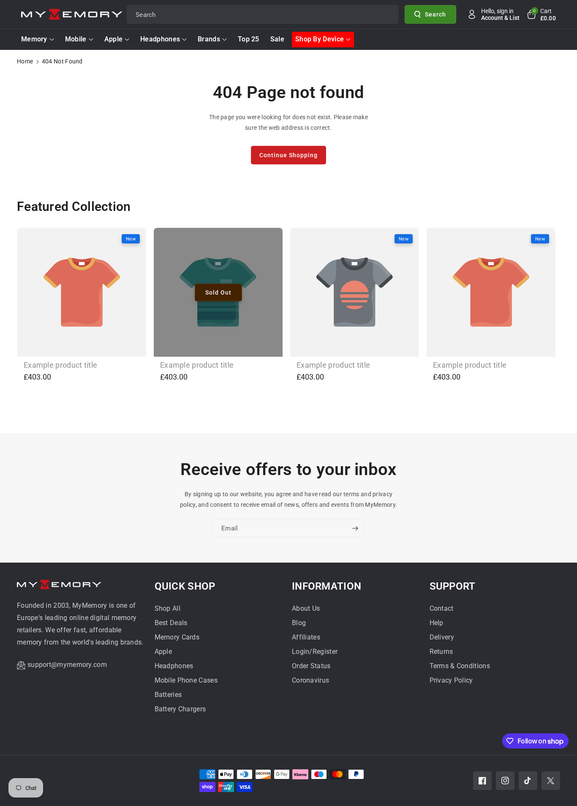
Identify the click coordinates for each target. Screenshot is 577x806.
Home (25, 61)
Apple (113, 39)
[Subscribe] (355, 528)
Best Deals (171, 623)
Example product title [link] (60, 365)
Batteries (168, 695)
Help (437, 623)
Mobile (76, 39)
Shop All (167, 608)
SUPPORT (453, 586)
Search (435, 14)
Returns (441, 652)
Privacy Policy (451, 680)
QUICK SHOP (185, 586)
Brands (209, 39)
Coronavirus (310, 680)
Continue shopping (288, 155)
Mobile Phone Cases (186, 680)
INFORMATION (326, 586)
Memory (34, 39)
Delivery (442, 637)
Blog (299, 623)
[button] (541, 14)
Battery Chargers (180, 709)
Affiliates (306, 637)
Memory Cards (177, 637)
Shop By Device (319, 39)
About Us (306, 608)
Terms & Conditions (460, 666)
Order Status (311, 666)
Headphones (160, 39)
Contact (442, 608)
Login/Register (314, 652)
